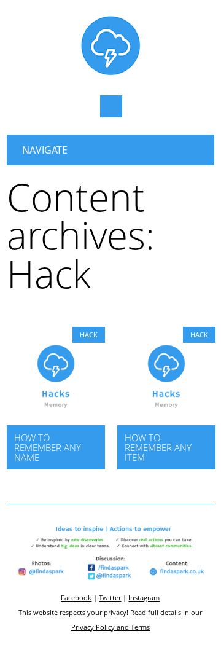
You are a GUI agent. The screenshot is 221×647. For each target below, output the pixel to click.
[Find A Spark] (110, 72)
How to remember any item (158, 447)
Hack (89, 334)
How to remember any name (47, 447)
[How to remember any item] (166, 421)
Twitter (110, 597)
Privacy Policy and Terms (110, 627)
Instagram (144, 597)
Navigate (45, 150)
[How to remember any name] (56, 421)
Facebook (76, 597)
